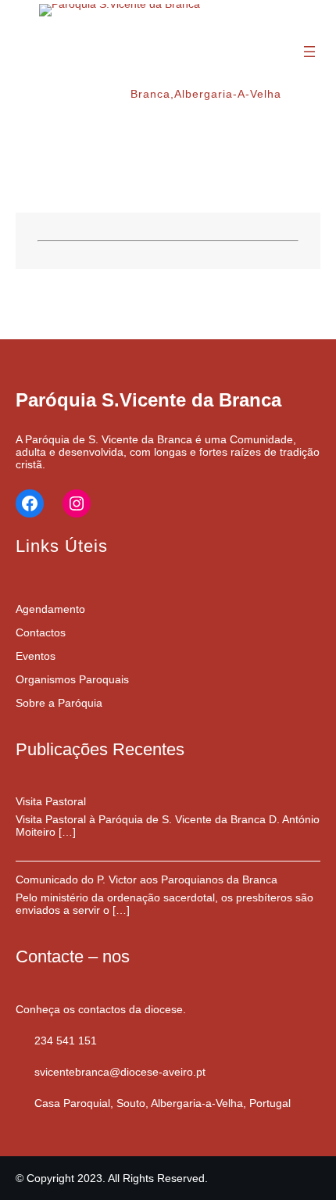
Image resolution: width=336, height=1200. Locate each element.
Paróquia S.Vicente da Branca (148, 399)
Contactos (41, 632)
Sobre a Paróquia (59, 703)
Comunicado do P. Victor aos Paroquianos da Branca (146, 879)
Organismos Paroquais (72, 679)
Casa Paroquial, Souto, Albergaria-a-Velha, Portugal (162, 1103)
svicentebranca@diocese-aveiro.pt (120, 1072)
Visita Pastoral (51, 801)
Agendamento (50, 609)
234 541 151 (65, 1040)
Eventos (35, 656)
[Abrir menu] (309, 51)
